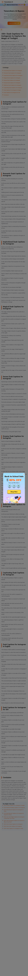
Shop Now (14, 492)
